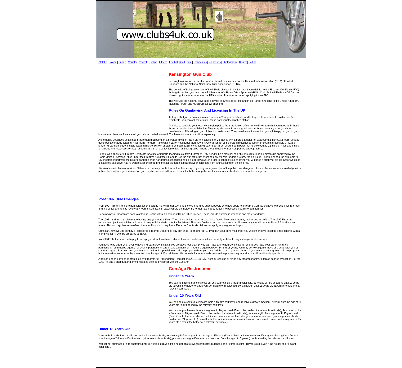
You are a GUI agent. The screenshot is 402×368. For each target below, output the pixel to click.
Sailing (252, 62)
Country (132, 62)
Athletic (102, 62)
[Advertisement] (174, 67)
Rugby (243, 62)
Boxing (113, 62)
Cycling (153, 62)
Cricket (143, 62)
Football (173, 62)
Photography (230, 62)
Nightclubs (215, 62)
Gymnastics (200, 62)
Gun (189, 62)
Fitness (163, 62)
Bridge (122, 62)
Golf (182, 62)
